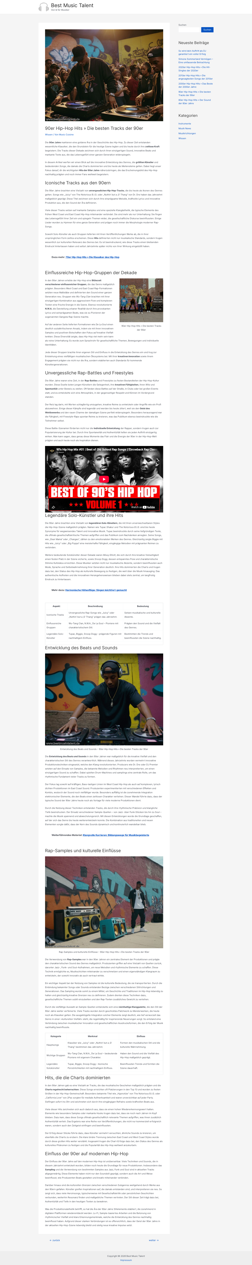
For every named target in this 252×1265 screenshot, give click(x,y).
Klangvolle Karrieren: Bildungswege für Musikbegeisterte (116, 835)
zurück (55, 1240)
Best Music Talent (72, 5)
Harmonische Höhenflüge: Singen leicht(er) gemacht (96, 590)
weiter (154, 1240)
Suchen (182, 24)
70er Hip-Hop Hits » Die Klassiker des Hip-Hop (92, 257)
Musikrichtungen (187, 133)
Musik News (184, 128)
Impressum (126, 1260)
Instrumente (184, 123)
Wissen (49, 134)
